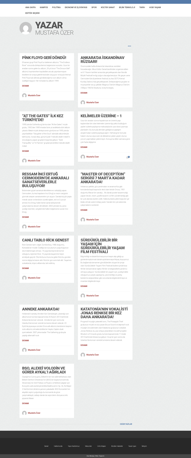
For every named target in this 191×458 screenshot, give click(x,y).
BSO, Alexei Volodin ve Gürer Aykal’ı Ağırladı (44, 370)
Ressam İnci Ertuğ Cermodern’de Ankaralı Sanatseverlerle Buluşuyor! (45, 180)
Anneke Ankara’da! (40, 309)
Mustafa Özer (34, 95)
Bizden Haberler (117, 446)
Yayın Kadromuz (74, 446)
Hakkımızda (58, 446)
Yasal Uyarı (132, 446)
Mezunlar (88, 446)
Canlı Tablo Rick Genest (45, 240)
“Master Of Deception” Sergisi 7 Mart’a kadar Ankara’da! (103, 178)
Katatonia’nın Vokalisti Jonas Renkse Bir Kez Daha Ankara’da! (104, 313)
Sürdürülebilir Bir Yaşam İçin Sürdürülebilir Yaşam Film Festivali (103, 246)
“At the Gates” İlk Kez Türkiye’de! (42, 118)
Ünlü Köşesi (101, 446)
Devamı (25, 86)
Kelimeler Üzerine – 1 (101, 116)
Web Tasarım (99, 456)
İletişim (144, 446)
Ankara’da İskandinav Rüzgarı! (102, 59)
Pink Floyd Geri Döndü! (44, 57)
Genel (46, 446)
